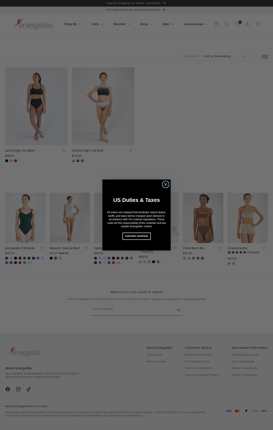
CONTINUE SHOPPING (136, 236)
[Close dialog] (166, 184)
